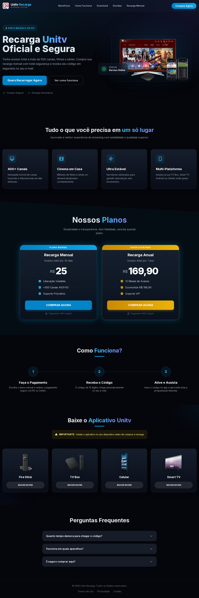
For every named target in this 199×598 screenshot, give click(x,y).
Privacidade (103, 591)
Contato (117, 591)
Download (102, 5)
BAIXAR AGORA (25, 485)
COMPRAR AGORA (58, 305)
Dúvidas (117, 5)
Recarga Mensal (135, 5)
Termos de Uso (86, 591)
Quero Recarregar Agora (24, 80)
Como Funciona (83, 5)
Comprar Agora (184, 6)
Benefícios (64, 5)
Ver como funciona (66, 80)
